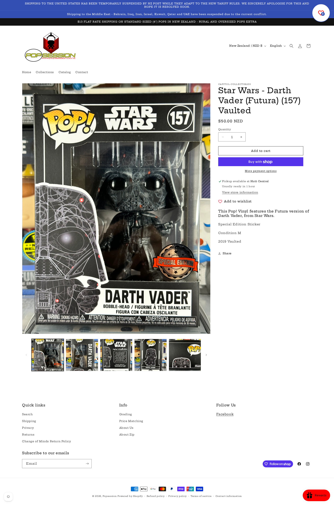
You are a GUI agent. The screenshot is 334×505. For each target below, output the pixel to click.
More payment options (261, 171)
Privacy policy (177, 496)
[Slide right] (206, 355)
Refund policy (156, 496)
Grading (125, 414)
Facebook (224, 414)
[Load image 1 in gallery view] (48, 355)
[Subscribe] (87, 463)
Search (27, 414)
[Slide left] (26, 355)
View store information (240, 192)
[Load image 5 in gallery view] (185, 355)
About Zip (127, 434)
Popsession (110, 496)
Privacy (28, 428)
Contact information (229, 496)
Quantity (224, 129)
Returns (28, 434)
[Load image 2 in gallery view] (82, 355)
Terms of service (201, 496)
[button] (291, 46)
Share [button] (227, 253)
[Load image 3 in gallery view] (116, 355)
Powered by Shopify (130, 496)
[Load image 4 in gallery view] (150, 355)
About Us (126, 428)
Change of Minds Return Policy (46, 441)
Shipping (29, 421)
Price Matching (131, 421)
